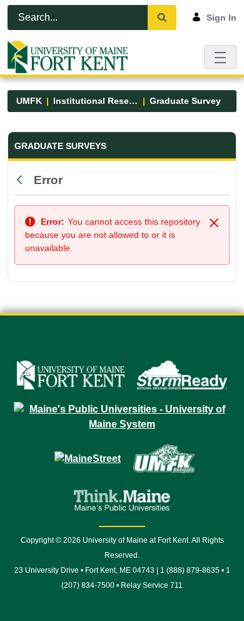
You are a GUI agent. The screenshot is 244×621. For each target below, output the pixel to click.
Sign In (221, 18)
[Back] (22, 180)
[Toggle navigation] (220, 56)
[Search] (162, 17)
